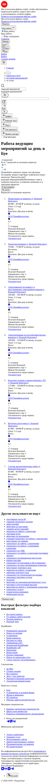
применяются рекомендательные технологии (23, 752)
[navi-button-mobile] (3, 62)
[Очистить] (5, 95)
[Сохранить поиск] (3, 102)
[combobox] (13, 89)
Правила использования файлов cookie (18, 21)
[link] (5, 48)
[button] (4, 54)
